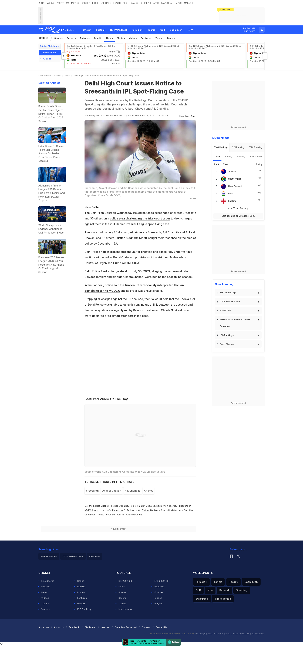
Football (100, 29)
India (230, 193)
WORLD (50, 3)
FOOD (95, 3)
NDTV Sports (92, 510)
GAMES (134, 3)
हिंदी (67, 3)
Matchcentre (126, 609)
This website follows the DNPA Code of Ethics (172, 633)
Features (146, 38)
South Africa (234, 179)
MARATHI (188, 3)
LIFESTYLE (105, 3)
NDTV (42, 3)
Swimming (202, 598)
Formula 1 (137, 29)
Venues (45, 609)
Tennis (151, 29)
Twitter (146, 510)
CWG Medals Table (230, 301)
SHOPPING (146, 3)
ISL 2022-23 (125, 580)
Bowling (241, 156)
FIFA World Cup (228, 292)
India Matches (49, 52)
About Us (59, 627)
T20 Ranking (255, 147)
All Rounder (256, 156)
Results (98, 38)
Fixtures (85, 38)
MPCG (179, 3)
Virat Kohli (225, 310)
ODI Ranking (238, 147)
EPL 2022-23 (161, 580)
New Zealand (235, 186)
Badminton (176, 29)
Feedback (74, 627)
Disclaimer (90, 627)
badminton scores (166, 505)
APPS (156, 3)
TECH (125, 3)
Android (130, 514)
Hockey (233, 581)
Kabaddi (224, 590)
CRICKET (86, 3)
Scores (58, 38)
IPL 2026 (46, 58)
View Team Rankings (238, 208)
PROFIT (60, 3)
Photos (121, 38)
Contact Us (161, 627)
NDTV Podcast (118, 29)
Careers (146, 627)
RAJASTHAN (167, 3)
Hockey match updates (142, 505)
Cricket (87, 29)
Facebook (117, 510)
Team (217, 156)
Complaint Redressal (126, 627)
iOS (140, 514)
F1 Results (183, 505)
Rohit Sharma (227, 344)
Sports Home (44, 75)
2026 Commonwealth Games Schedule (235, 323)
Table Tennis (223, 598)
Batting (228, 156)
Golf (162, 29)
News (109, 38)
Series (71, 38)
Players (81, 603)
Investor (105, 627)
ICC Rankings (227, 335)
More (170, 38)
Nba (210, 590)
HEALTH (117, 3)
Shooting (241, 590)
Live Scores (47, 580)
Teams (159, 38)
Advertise (43, 627)
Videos (133, 38)
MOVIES (75, 3)
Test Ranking (221, 147)
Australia (232, 171)
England (232, 201)
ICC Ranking (84, 609)
